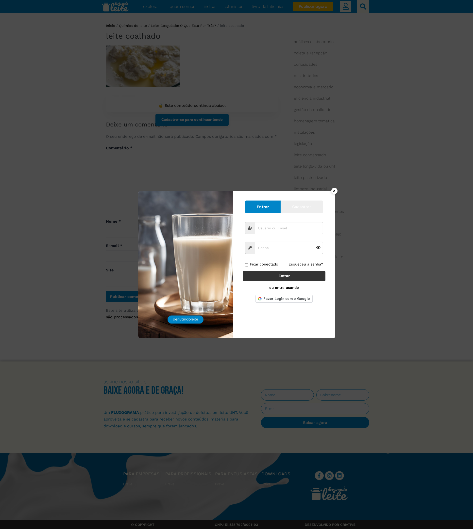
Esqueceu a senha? (305, 264)
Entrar (284, 276)
